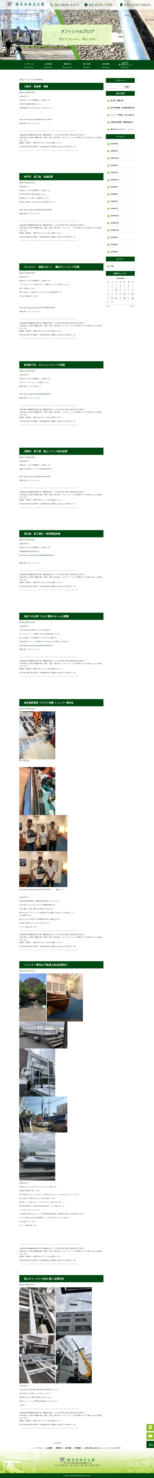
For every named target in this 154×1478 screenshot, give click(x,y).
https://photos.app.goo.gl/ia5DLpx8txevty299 (34, 476)
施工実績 (86, 65)
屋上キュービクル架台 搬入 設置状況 (44, 1278)
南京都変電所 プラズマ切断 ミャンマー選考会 (49, 702)
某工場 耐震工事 (117, 100)
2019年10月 (115, 230)
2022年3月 (114, 151)
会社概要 (48, 65)
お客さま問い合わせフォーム (125, 65)
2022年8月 (114, 144)
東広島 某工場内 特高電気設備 (42, 533)
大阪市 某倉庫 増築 (36, 86)
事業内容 (67, 65)
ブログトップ (120, 80)
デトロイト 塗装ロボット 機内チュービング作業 (51, 267)
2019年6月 (114, 252)
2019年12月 (115, 216)
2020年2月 (114, 201)
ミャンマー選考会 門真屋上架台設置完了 (46, 964)
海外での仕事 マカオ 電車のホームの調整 (46, 616)
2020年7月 (114, 187)
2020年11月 (115, 180)
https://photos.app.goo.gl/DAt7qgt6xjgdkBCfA (35, 394)
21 (133, 294)
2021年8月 (114, 165)
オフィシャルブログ (113, 1448)
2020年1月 (114, 208)
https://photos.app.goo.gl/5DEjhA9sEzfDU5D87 (35, 210)
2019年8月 (114, 244)
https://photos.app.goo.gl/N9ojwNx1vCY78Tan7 (35, 119)
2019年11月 (115, 223)
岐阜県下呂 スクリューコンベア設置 (44, 365)
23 (112, 298)
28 (133, 298)
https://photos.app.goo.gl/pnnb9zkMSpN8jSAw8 (36, 645)
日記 (112, 266)
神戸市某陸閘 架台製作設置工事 (122, 108)
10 (116, 290)
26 (124, 298)
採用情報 (106, 65)
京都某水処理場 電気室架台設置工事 (123, 122)
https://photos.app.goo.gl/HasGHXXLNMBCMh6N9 (37, 308)
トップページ (28, 65)
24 (116, 298)
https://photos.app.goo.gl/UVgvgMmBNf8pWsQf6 (36, 555)
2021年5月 (114, 172)
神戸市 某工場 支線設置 (38, 176)
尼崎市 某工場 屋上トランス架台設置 (45, 451)
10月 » (132, 306)
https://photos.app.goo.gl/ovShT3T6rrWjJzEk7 (35, 889)
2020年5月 (114, 194)
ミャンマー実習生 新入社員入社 (122, 115)
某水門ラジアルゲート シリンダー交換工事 (123, 129)
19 (124, 294)
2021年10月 (115, 158)
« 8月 (107, 306)
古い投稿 (56, 1443)
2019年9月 (114, 237)
